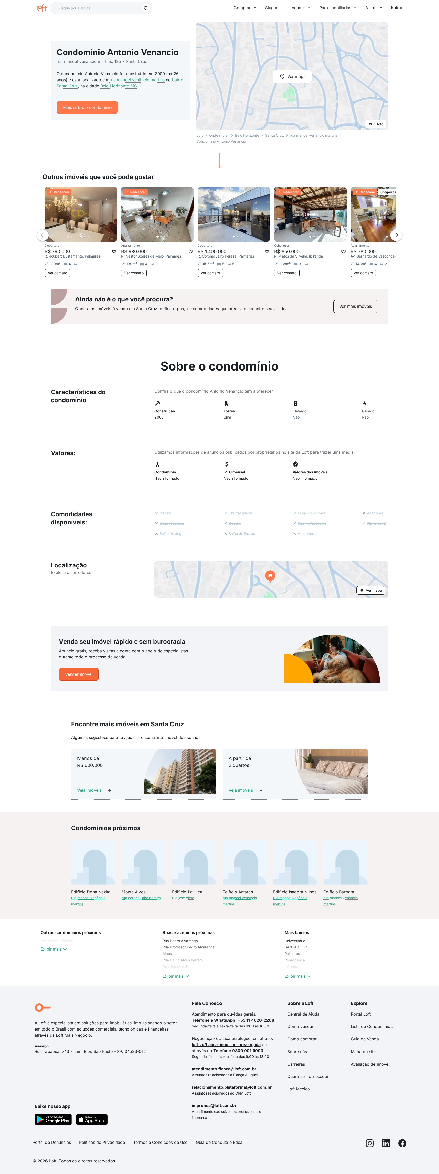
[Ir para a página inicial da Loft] (44, 8)
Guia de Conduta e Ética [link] (219, 1142)
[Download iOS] (92, 1120)
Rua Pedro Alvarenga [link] (180, 941)
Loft (199, 135)
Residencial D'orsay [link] (57, 941)
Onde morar (219, 135)
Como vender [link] (300, 1026)
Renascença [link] (295, 960)
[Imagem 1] (81, 237)
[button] (271, 579)
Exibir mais (51, 949)
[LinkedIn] (386, 1144)
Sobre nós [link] (297, 1051)
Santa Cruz (274, 135)
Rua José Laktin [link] (176, 966)
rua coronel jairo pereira (141, 898)
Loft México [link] (298, 1088)
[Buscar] (146, 8)
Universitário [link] (295, 941)
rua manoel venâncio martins (137, 79)
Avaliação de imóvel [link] (370, 1064)
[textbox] (101, 8)
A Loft (371, 7)
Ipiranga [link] (291, 966)
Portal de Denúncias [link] (52, 1142)
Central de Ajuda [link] (303, 1014)
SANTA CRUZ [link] (296, 947)
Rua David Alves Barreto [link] (183, 960)
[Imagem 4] (91, 236)
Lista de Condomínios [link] (372, 1026)
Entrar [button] (396, 7)
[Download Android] (53, 1120)
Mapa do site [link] (363, 1051)
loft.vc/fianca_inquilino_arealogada (226, 1044)
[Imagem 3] (88, 236)
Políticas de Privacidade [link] (102, 1142)
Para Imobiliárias (335, 7)
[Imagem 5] (95, 236)
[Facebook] (402, 1144)
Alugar (271, 7)
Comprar (242, 7)
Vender (298, 7)
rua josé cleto (183, 898)
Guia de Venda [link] (365, 1038)
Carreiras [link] (296, 1064)
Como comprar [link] (302, 1038)
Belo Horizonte (247, 135)
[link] (355, 306)
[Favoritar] (114, 252)
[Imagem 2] (84, 236)
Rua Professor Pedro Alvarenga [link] (189, 947)
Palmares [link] (292, 953)
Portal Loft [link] (361, 1014)
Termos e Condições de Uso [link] (160, 1142)
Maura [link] (168, 953)
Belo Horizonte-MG (118, 85)
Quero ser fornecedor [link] (308, 1076)
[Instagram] (370, 1144)
